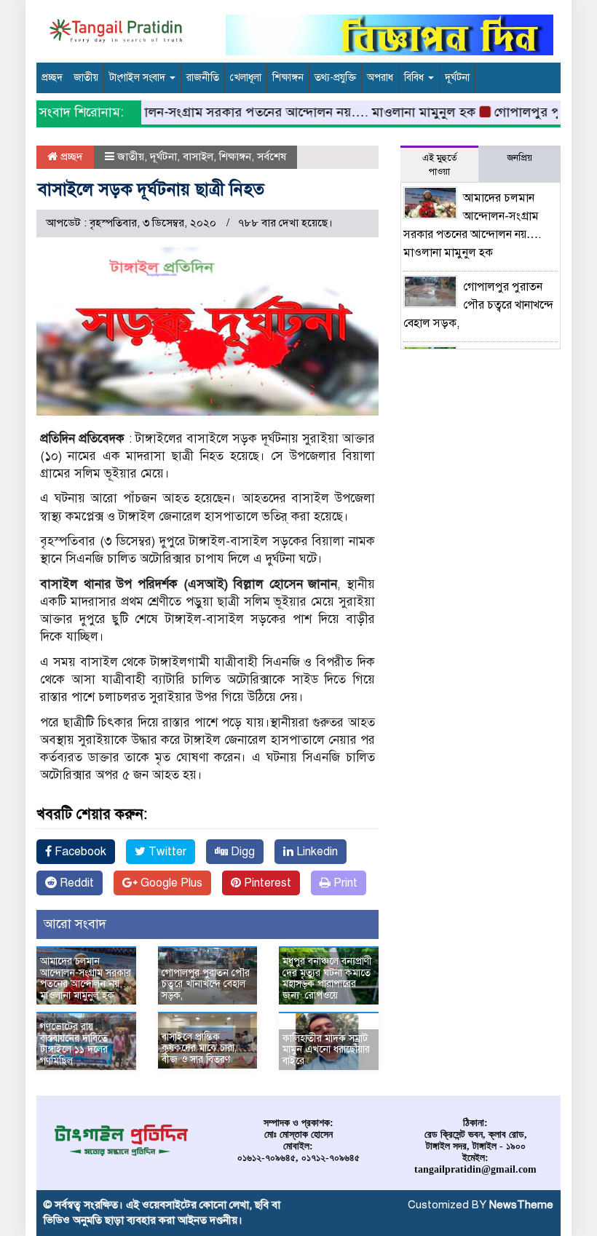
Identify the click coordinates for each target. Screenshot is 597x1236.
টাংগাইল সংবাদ (138, 77)
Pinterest (266, 883)
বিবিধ (415, 77)
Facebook (79, 851)
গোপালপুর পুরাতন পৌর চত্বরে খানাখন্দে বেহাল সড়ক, (206, 984)
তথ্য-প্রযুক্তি (335, 77)
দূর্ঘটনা (457, 77)
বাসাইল (198, 156)
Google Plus (170, 883)
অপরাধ (380, 77)
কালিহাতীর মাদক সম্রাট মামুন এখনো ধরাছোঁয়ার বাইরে (326, 1049)
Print (344, 883)
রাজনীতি (202, 77)
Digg (241, 851)
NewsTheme (521, 1204)
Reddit (75, 883)
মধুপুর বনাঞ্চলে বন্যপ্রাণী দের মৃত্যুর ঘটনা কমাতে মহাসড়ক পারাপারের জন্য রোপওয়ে (327, 978)
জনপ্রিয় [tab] (519, 158)
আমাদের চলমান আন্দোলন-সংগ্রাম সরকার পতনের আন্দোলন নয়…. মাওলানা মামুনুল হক (242, 112)
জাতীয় (86, 77)
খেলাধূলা (245, 77)
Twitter (166, 851)
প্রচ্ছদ (52, 77)
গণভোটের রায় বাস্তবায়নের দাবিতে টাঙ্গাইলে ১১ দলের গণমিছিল (74, 1043)
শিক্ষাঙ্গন (288, 77)
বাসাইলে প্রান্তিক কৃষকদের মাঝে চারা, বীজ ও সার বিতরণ (199, 1048)
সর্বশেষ (271, 156)
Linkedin (315, 851)
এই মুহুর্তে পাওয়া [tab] (439, 165)
